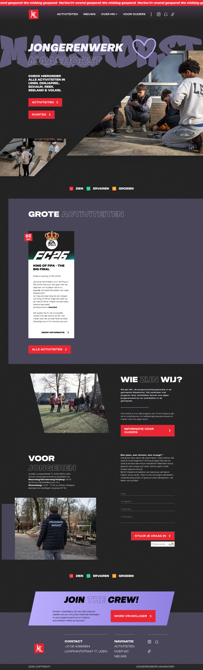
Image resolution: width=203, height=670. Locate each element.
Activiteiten (67, 14)
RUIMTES (39, 114)
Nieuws (89, 14)
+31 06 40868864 (77, 646)
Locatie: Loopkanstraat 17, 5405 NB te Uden (49, 474)
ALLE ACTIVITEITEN (47, 349)
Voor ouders (134, 14)
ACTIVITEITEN (43, 102)
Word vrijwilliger (130, 616)
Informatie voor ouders (139, 430)
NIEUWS (120, 656)
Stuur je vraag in (150, 536)
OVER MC (121, 651)
